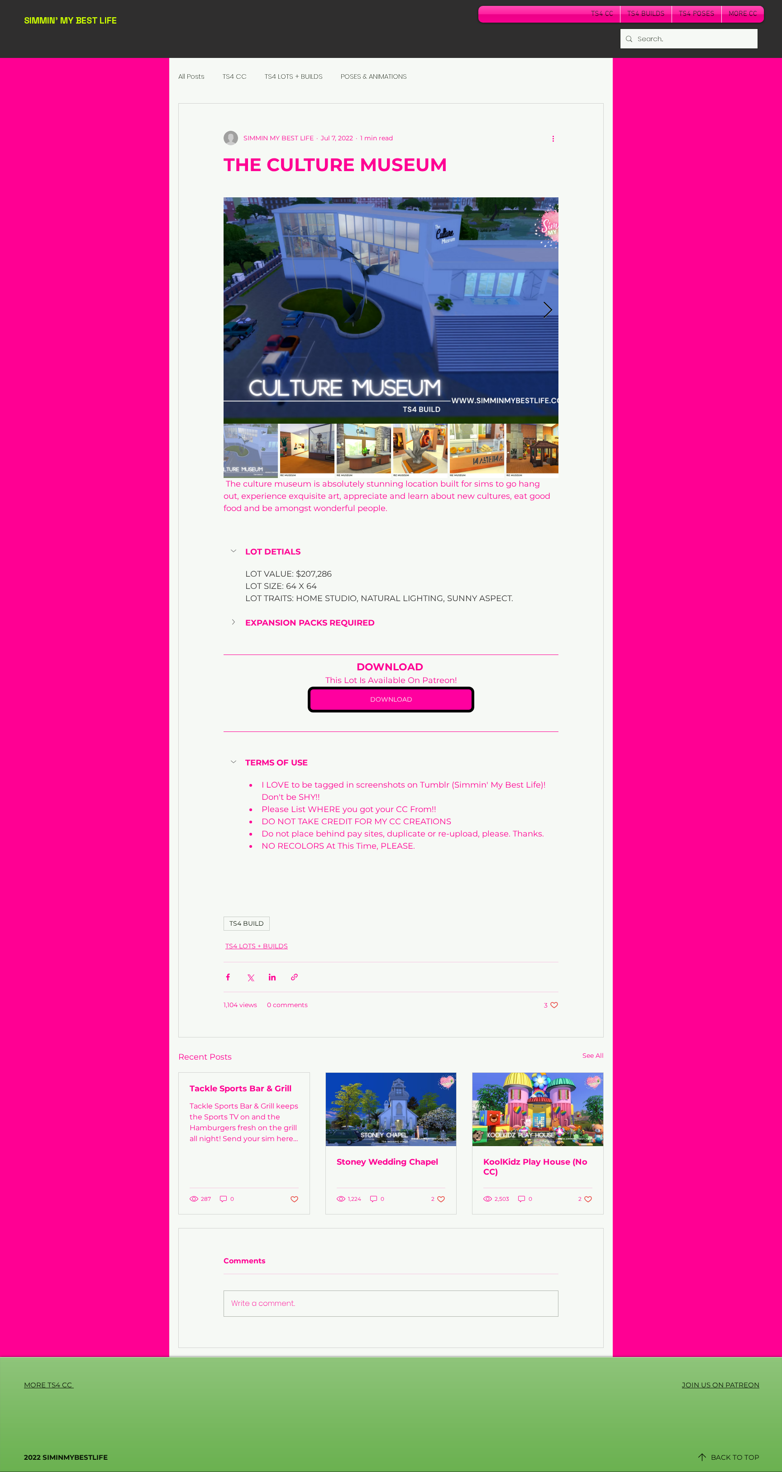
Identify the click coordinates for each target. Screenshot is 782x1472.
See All (593, 1055)
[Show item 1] (251, 451)
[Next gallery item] (548, 311)
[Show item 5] (477, 451)
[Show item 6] (533, 451)
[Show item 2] (307, 451)
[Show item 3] (364, 451)
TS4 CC (235, 76)
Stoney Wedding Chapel (387, 1162)
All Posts (191, 76)
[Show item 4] (420, 451)
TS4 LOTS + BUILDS (294, 76)
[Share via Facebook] (228, 977)
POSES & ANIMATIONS (374, 76)
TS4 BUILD (246, 923)
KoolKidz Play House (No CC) (535, 1167)
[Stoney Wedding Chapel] (391, 1109)
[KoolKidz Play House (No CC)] (537, 1109)
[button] (391, 552)
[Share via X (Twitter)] (250, 977)
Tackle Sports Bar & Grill (240, 1089)
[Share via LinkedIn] (272, 977)
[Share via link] (294, 977)
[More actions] (553, 138)
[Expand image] (391, 310)
